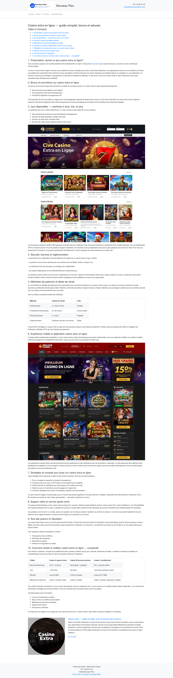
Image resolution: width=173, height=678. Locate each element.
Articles (38, 14)
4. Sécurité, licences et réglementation (45, 40)
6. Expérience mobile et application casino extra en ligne (52, 45)
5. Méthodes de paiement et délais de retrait (47, 43)
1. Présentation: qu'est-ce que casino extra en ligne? (50, 33)
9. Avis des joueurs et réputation (43, 53)
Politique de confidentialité (91, 674)
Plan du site (76, 674)
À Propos (46, 14)
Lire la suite (72, 636)
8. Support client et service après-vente (45, 50)
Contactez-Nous (56, 14)
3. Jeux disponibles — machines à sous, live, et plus (50, 38)
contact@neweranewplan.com (134, 7)
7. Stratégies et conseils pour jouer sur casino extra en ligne (53, 48)
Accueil (31, 14)
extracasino (95, 64)
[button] (37, 636)
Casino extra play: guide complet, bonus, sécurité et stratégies (95, 618)
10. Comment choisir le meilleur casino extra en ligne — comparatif (55, 56)
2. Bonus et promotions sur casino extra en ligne (49, 35)
